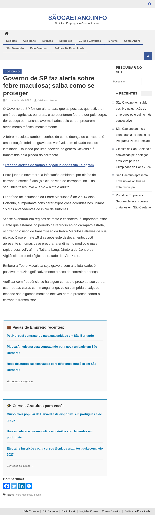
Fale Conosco (39, 48)
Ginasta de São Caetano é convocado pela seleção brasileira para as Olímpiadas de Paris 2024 (133, 158)
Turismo (112, 40)
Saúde (37, 494)
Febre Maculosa (23, 494)
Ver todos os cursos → (20, 465)
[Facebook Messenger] (29, 486)
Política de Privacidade (69, 48)
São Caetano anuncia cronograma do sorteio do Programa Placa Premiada (133, 134)
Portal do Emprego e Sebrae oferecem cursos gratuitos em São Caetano (133, 201)
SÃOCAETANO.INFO (77, 17)
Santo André (132, 40)
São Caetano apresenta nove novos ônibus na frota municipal (132, 181)
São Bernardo (15, 48)
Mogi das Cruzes (88, 511)
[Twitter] (14, 486)
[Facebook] (6, 486)
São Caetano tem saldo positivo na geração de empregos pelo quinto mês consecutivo (133, 111)
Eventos (47, 40)
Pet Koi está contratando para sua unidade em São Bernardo (50, 335)
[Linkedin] (21, 486)
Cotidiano (29, 40)
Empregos (65, 40)
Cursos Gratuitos (90, 40)
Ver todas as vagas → (20, 381)
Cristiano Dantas (47, 100)
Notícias (11, 40)
